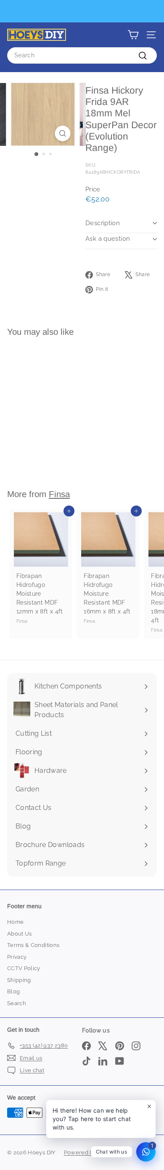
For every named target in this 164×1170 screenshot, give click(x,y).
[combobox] (82, 55)
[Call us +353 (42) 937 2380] (81, 11)
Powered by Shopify (91, 1152)
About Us (19, 934)
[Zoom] (63, 133)
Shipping (19, 980)
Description (102, 223)
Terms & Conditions (33, 945)
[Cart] (133, 34)
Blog (13, 991)
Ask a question (107, 238)
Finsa (59, 494)
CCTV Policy (23, 968)
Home (15, 922)
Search (16, 1003)
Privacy (16, 957)
